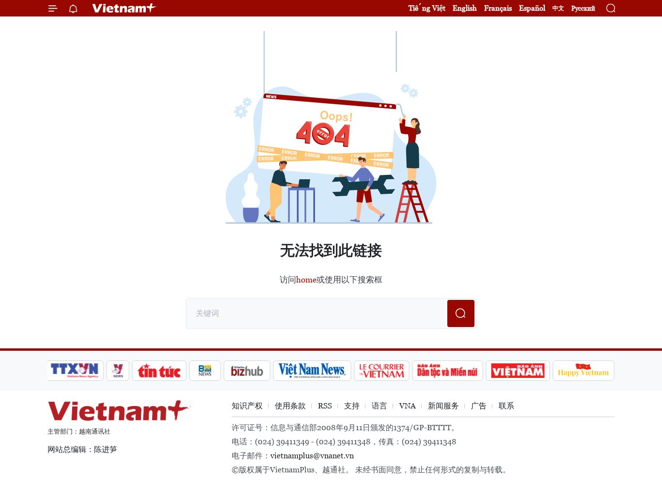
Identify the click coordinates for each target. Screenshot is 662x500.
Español (532, 8)
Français (498, 8)
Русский (583, 8)
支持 (352, 405)
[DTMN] (447, 370)
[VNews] (118, 370)
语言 (379, 405)
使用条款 (290, 405)
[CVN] (381, 370)
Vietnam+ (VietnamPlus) (124, 8)
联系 (506, 405)
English (465, 8)
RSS (325, 405)
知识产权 (247, 405)
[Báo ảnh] (518, 370)
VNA (407, 405)
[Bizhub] (246, 370)
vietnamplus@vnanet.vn (312, 455)
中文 (558, 8)
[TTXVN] (75, 370)
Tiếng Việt (427, 8)
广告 (479, 405)
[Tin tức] (159, 370)
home (306, 279)
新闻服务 (443, 405)
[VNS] (312, 370)
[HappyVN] (583, 370)
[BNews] (205, 370)
